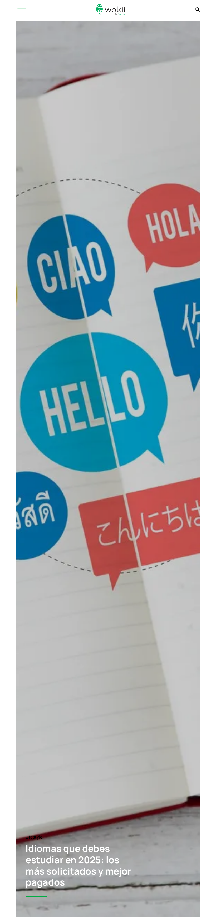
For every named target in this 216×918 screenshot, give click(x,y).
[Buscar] (197, 9)
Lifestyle (34, 837)
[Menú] (21, 9)
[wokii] (110, 9)
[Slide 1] (36, 897)
